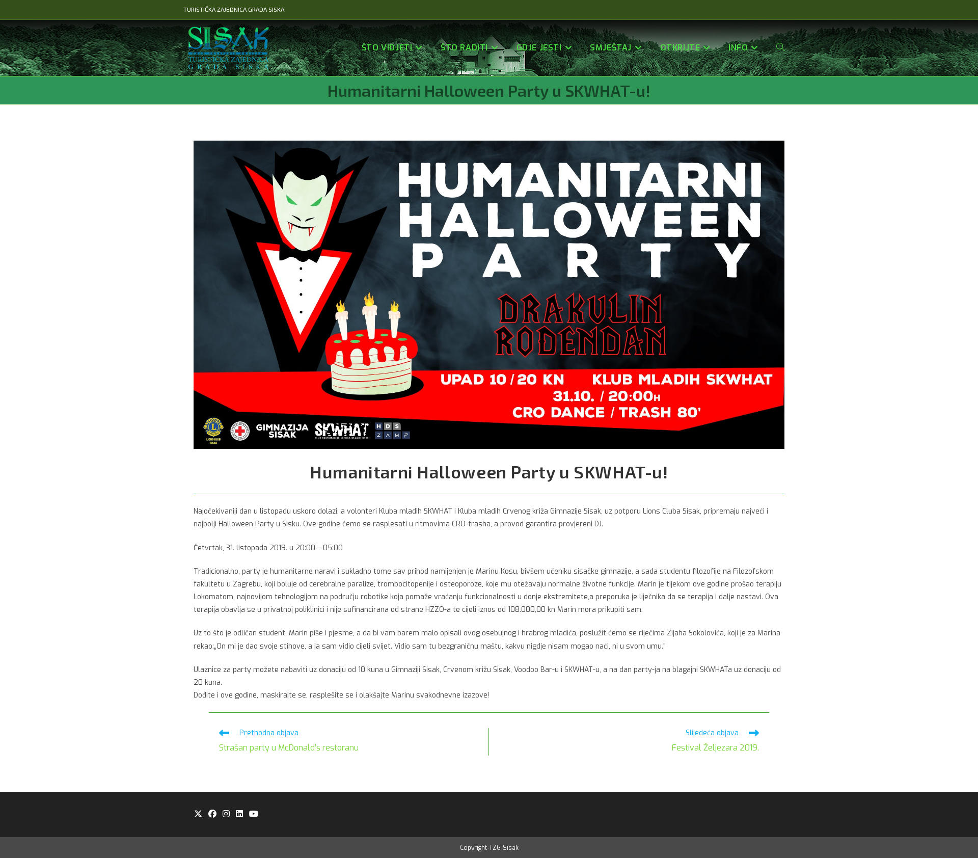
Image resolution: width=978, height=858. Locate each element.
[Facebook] (212, 814)
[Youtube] (253, 814)
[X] (198, 814)
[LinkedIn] (239, 814)
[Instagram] (226, 814)
